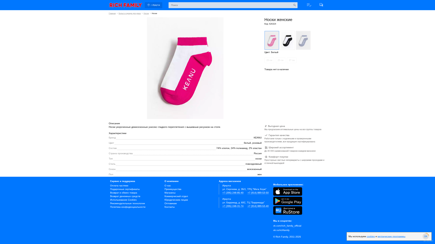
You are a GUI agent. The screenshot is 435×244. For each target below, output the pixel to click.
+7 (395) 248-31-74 (232, 206)
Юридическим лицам (176, 199)
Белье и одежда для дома (130, 13)
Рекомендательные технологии (127, 203)
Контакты (169, 207)
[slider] (425, 236)
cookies (371, 236)
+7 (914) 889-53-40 (258, 206)
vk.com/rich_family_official (287, 225)
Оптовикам (170, 203)
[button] (309, 5)
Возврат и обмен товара (123, 192)
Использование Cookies (123, 199)
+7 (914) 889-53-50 (258, 192)
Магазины (170, 192)
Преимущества (172, 189)
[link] (126, 5)
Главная (112, 13)
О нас (167, 185)
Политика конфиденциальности (127, 207)
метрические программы (391, 236)
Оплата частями (119, 185)
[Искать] (295, 5)
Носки (146, 13)
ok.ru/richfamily (281, 230)
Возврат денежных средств (125, 196)
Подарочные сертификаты (125, 189)
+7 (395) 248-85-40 (232, 192)
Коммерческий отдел (176, 196)
